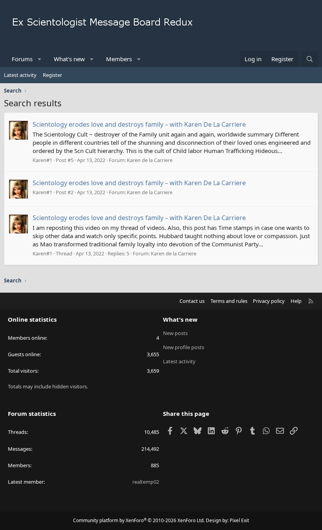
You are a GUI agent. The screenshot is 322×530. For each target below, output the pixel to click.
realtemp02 (145, 481)
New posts (175, 333)
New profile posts (183, 347)
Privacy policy (269, 300)
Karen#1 (42, 160)
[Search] (309, 59)
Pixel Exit (239, 520)
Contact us (192, 300)
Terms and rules (228, 300)
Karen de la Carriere (149, 160)
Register (52, 74)
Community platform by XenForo (139, 520)
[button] (40, 59)
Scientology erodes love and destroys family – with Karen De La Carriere (139, 124)
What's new (69, 59)
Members (119, 59)
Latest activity (20, 74)
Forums (22, 59)
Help (296, 300)
